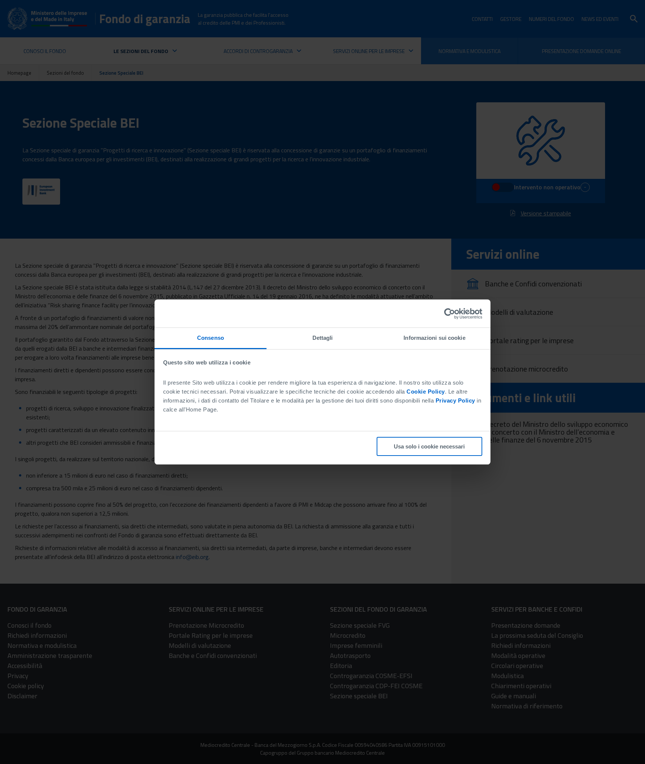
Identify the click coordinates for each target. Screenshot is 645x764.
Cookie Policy (425, 391)
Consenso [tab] (210, 338)
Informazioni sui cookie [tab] (434, 338)
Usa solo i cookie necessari (429, 446)
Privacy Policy (455, 400)
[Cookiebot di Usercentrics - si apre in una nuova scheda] (449, 313)
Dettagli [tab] (322, 338)
